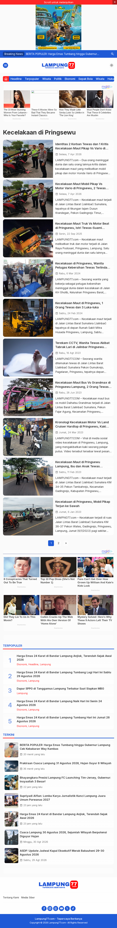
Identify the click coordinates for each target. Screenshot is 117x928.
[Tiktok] (73, 908)
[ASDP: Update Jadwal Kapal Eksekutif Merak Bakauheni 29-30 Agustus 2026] (11, 855)
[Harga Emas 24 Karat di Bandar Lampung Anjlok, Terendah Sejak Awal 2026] (11, 818)
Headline (16, 78)
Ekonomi (70, 78)
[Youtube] (61, 908)
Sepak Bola (85, 78)
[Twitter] (67, 908)
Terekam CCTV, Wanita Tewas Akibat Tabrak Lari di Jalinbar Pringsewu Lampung (82, 347)
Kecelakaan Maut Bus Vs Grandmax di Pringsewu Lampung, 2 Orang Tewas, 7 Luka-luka (83, 387)
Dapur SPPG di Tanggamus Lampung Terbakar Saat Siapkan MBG (60, 688)
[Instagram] (49, 908)
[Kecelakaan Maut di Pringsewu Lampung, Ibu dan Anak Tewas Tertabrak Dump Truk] (28, 477)
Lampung (45, 664)
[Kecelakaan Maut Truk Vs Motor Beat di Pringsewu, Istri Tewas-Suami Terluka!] (28, 238)
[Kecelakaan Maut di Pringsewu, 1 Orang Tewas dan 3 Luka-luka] (28, 318)
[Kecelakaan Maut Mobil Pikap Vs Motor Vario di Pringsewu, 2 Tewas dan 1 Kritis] (28, 198)
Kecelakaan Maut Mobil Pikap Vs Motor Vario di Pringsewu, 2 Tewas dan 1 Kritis (80, 188)
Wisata (46, 78)
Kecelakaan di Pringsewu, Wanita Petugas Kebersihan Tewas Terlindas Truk (82, 268)
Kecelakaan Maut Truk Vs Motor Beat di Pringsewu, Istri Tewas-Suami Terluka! (82, 228)
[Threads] (55, 908)
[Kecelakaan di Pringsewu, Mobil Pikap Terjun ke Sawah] (28, 516)
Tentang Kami (11, 897)
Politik (58, 78)
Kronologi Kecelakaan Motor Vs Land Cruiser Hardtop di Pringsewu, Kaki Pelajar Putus (82, 426)
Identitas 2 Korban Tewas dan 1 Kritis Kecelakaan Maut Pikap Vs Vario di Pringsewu (81, 148)
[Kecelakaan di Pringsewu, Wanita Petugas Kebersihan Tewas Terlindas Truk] (28, 278)
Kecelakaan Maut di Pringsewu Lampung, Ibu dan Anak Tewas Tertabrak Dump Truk (77, 466)
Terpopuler (32, 78)
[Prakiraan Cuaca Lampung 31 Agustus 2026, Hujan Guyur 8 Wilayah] (11, 766)
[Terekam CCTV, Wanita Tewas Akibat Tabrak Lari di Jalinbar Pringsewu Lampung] (28, 357)
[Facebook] (44, 908)
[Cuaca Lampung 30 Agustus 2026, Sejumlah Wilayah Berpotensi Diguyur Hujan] (11, 837)
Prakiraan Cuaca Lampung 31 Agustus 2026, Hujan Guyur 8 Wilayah (65, 763)
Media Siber (28, 897)
